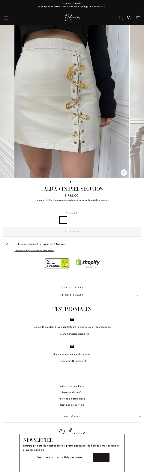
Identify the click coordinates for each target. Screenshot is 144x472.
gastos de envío (65, 200)
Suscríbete (72, 416)
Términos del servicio (72, 405)
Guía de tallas (72, 287)
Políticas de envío (72, 392)
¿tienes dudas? (72, 295)
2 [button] (74, 182)
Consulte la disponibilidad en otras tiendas (34, 250)
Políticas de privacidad (72, 398)
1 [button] (71, 182)
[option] (72, 5)
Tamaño (72, 213)
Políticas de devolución (72, 386)
